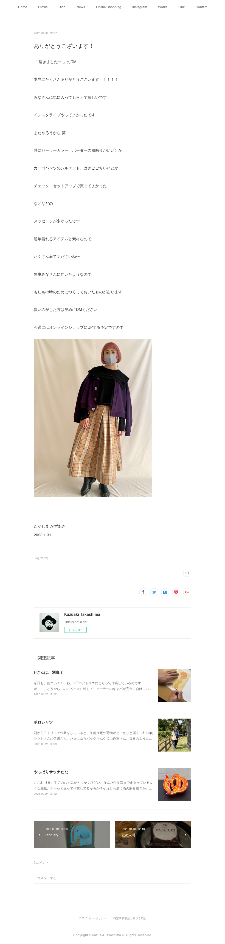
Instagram (139, 6)
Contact (201, 6)
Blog (62, 6)
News (81, 6)
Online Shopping (108, 6)
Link (181, 6)
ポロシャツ (43, 722)
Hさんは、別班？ (48, 672)
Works (162, 6)
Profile (43, 6)
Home (22, 6)
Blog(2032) (41, 558)
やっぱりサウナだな (51, 771)
